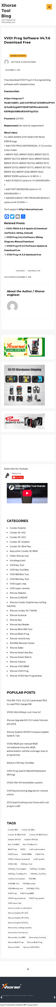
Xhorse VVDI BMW (19, 666)
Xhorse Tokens (18, 662)
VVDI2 (22, 849)
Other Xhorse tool (19, 556)
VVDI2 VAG (12, 864)
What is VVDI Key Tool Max (20, 763)
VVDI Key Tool (17, 565)
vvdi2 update (38, 859)
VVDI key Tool (26, 864)
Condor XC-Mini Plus (20, 546)
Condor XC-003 (18, 537)
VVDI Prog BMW (27, 893)
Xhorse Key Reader (19, 624)
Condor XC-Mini (28, 830)
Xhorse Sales (16, 648)
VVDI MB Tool (13, 883)
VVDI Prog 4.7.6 (34, 271)
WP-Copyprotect (30, 1005)
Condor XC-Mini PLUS (17, 835)
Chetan (19, 1005)
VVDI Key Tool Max (19, 569)
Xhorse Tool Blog (8, 10)
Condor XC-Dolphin (20, 542)
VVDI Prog (20, 271)
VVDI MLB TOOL (33, 888)
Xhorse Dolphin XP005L (18, 923)
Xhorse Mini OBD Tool (21, 629)
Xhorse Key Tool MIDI (17, 937)
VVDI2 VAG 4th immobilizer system (25, 782)
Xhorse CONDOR (18, 597)
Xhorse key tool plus (37, 937)
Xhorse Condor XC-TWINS (23, 610)
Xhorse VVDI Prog (18, 56)
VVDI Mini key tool (15, 888)
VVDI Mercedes (29, 883)
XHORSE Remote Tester (22, 643)
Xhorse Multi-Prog (19, 634)
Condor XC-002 (18, 532)
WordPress (17, 996)
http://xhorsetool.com (31, 209)
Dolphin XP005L (31, 839)
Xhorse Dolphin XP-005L (18, 918)
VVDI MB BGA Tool (19, 574)
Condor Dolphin (18, 528)
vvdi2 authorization (37, 849)
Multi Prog (12, 849)
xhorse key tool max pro (18, 932)
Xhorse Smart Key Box (21, 652)
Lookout (29, 996)
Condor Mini (13, 830)
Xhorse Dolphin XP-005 (18, 913)
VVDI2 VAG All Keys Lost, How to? (24, 712)
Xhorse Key (16, 620)
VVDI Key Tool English (17, 869)
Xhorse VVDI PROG (31, 947)
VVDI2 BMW (27, 854)
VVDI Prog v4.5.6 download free (24, 254)
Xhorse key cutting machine (20, 928)
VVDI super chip (18, 583)
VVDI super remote (20, 588)
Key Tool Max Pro (30, 844)
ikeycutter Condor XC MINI (24, 551)
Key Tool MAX (13, 844)
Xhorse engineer (28, 62)
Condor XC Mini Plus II (38, 835)
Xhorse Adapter (18, 593)
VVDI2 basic (13, 854)
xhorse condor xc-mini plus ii (20, 908)
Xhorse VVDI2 (14, 947)
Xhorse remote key (20, 638)
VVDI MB (32, 879)
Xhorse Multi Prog (34, 942)
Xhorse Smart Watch (21, 657)
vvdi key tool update (16, 879)
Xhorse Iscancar (18, 615)
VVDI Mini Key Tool (19, 579)
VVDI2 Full (39, 854)
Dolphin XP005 (14, 839)
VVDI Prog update (36, 898)
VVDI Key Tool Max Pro (17, 874)
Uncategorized (17, 560)
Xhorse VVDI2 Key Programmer (26, 676)
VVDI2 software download (19, 859)
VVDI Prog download (16, 898)
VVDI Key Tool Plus (38, 874)
